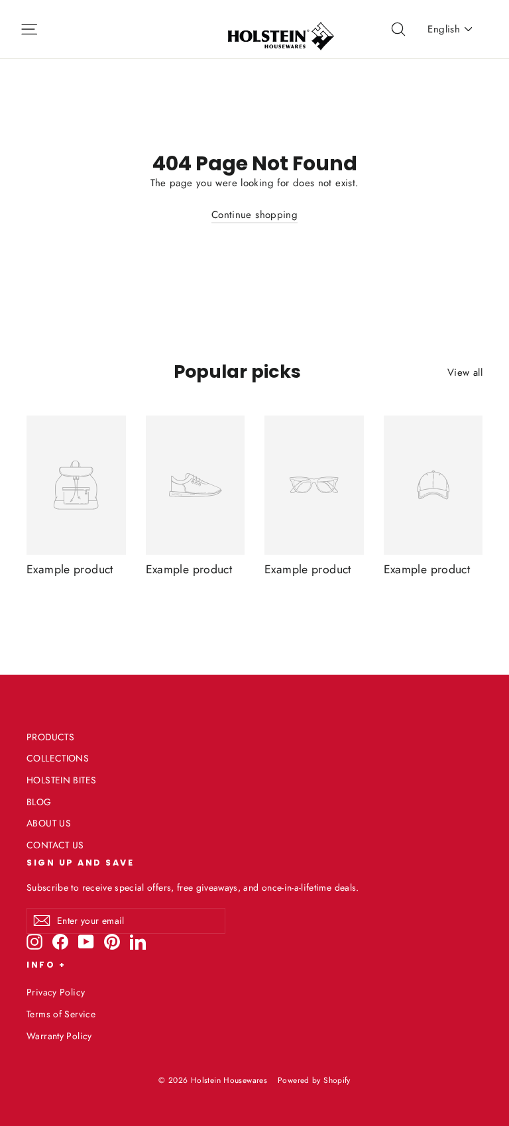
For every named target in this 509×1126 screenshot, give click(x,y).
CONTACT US (55, 845)
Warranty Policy (59, 1035)
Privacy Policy (56, 992)
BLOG (39, 802)
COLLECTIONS (58, 758)
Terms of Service (61, 1014)
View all (464, 372)
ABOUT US (49, 823)
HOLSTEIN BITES (61, 780)
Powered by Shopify (314, 1080)
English (443, 29)
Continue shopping (254, 214)
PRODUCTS (50, 737)
